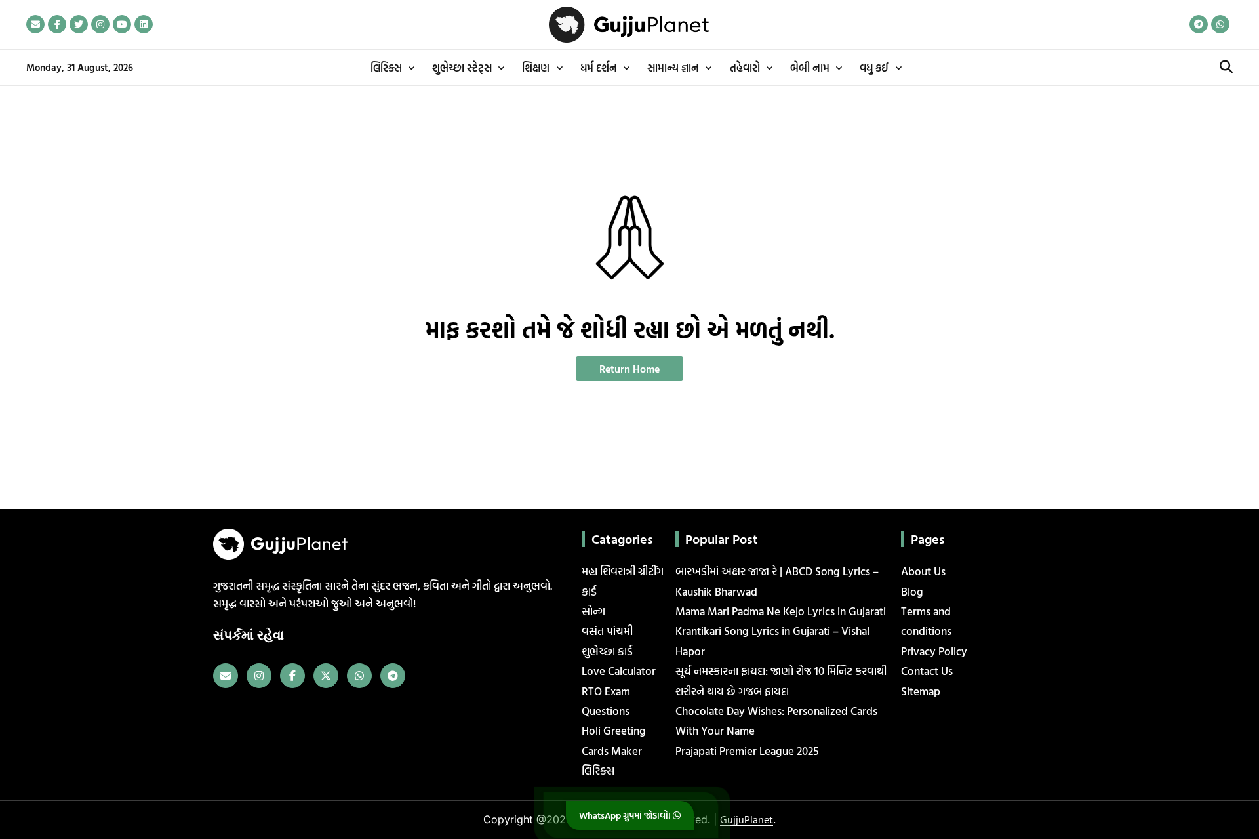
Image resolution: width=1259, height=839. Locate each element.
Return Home (629, 369)
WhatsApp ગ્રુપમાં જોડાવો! (626, 815)
